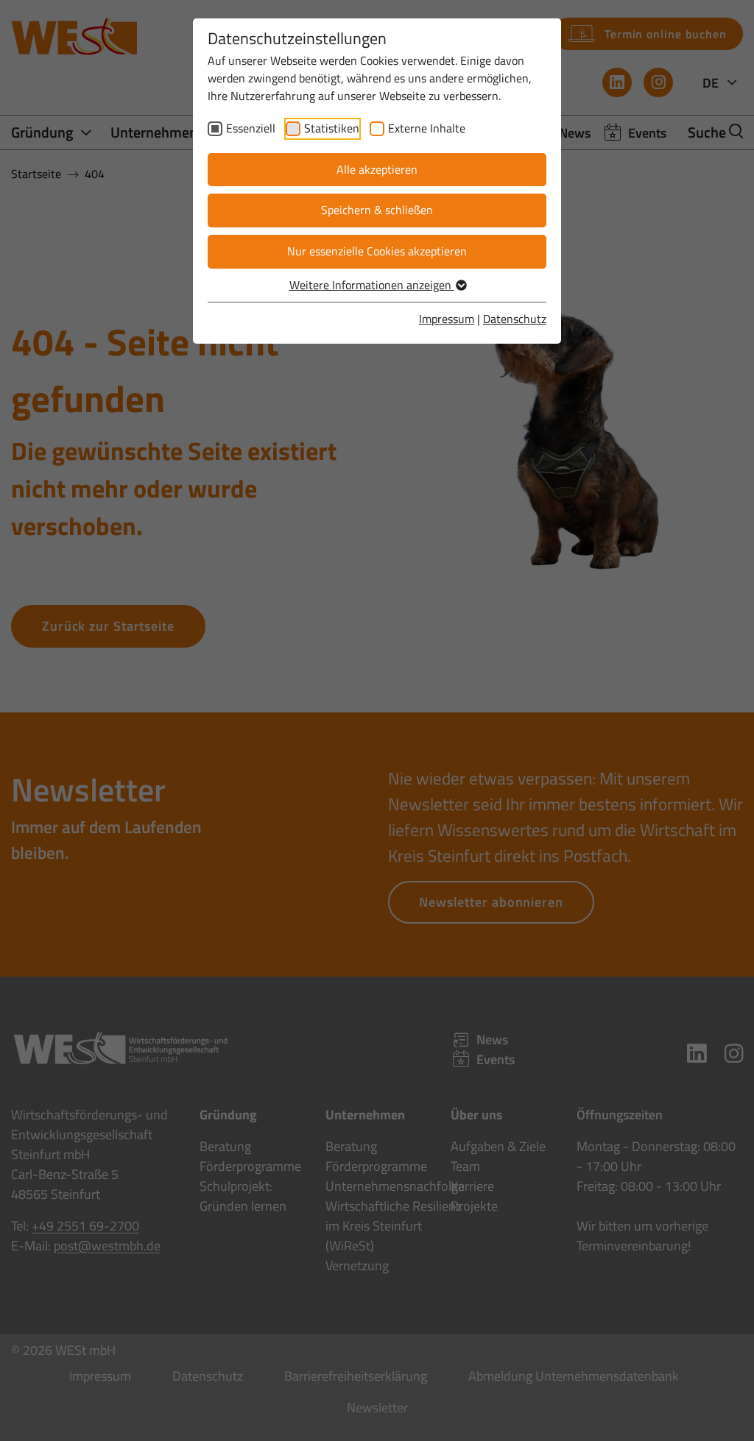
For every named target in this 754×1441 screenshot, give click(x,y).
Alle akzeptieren (377, 169)
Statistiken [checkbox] (331, 128)
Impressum (446, 319)
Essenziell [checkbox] (250, 128)
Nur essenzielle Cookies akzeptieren (377, 251)
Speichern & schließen (377, 210)
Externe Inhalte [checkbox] (426, 128)
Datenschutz (514, 319)
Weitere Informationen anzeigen (371, 285)
